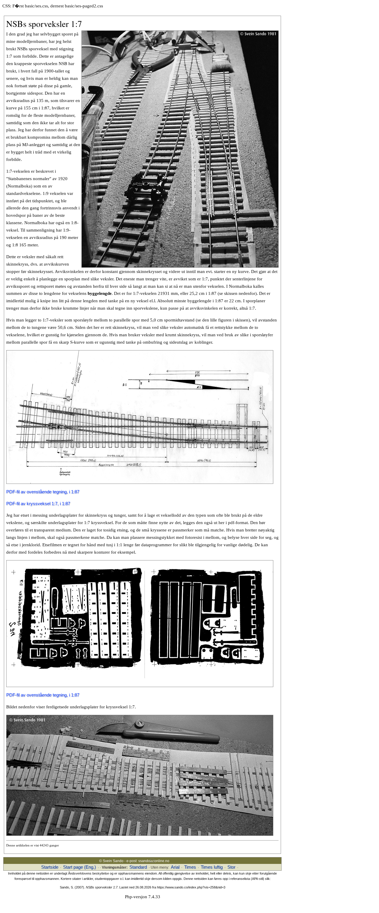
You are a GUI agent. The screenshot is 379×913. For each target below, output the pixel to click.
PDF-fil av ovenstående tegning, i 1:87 (42, 491)
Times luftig (212, 867)
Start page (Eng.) (79, 867)
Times (190, 867)
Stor (231, 867)
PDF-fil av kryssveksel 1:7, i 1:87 (38, 503)
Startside (49, 867)
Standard (138, 867)
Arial (175, 867)
